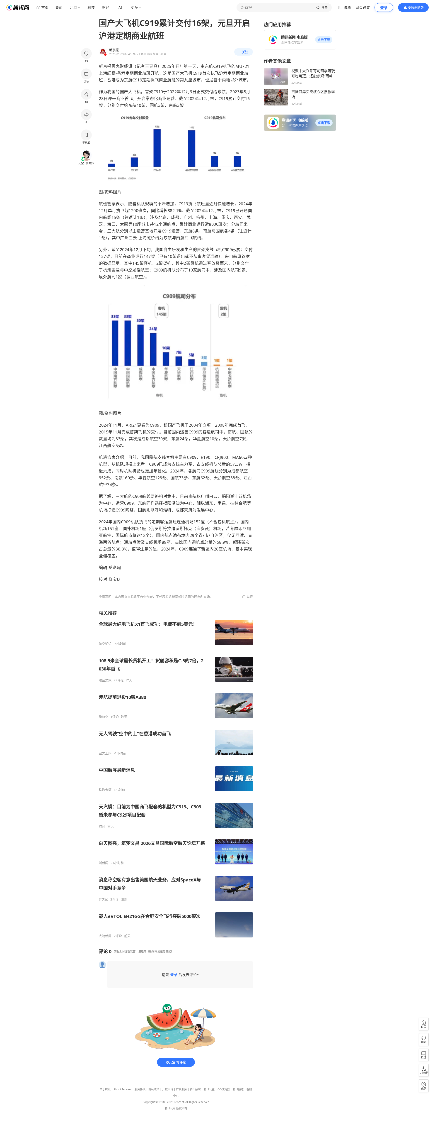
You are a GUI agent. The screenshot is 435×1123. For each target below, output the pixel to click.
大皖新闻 (105, 935)
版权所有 (181, 1108)
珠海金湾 (105, 789)
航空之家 (105, 680)
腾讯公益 (209, 1089)
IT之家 (103, 899)
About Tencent (123, 1089)
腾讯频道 (238, 1089)
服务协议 (140, 1089)
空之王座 (105, 753)
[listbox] (176, 773)
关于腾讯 (105, 1089)
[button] (323, 39)
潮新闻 (103, 862)
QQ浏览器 (224, 1089)
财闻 (102, 826)
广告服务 (181, 1089)
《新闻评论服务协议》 (160, 951)
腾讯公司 (170, 1108)
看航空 (103, 716)
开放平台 (167, 1089)
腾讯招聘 (195, 1089)
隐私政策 (153, 1089)
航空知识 (105, 643)
